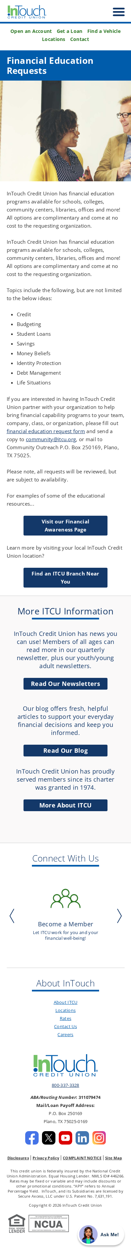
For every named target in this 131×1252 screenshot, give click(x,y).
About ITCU (66, 1002)
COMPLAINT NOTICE (82, 1157)
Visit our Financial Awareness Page (66, 525)
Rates (66, 1018)
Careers (65, 1034)
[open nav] (115, 12)
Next (118, 915)
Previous (13, 915)
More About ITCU (65, 805)
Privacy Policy (46, 1157)
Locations (54, 39)
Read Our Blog (65, 750)
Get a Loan (70, 31)
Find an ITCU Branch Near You (65, 577)
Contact (79, 39)
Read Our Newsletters (65, 684)
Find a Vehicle (104, 31)
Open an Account (31, 31)
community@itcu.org (51, 439)
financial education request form (46, 431)
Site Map (113, 1157)
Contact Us (65, 1026)
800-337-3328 (65, 1085)
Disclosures (18, 1157)
